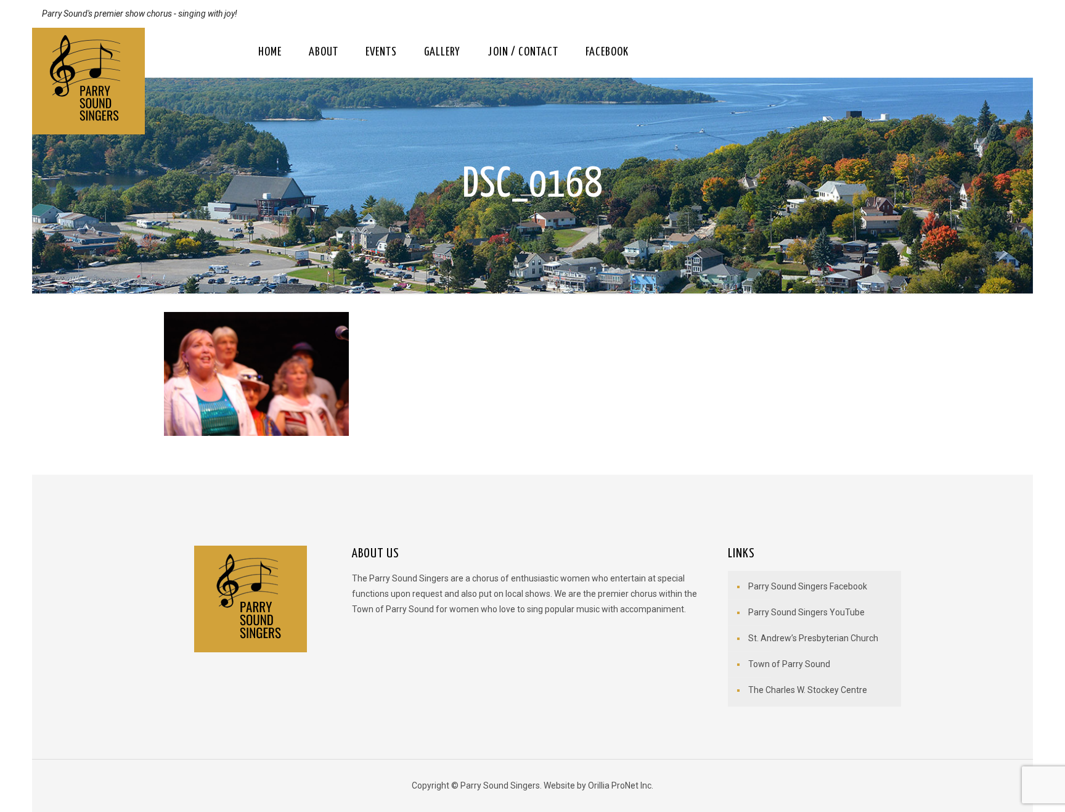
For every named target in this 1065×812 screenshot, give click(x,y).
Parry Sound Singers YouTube (806, 612)
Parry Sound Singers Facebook (807, 586)
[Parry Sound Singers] (88, 81)
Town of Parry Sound (789, 664)
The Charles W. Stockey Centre (807, 690)
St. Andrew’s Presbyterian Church (813, 638)
